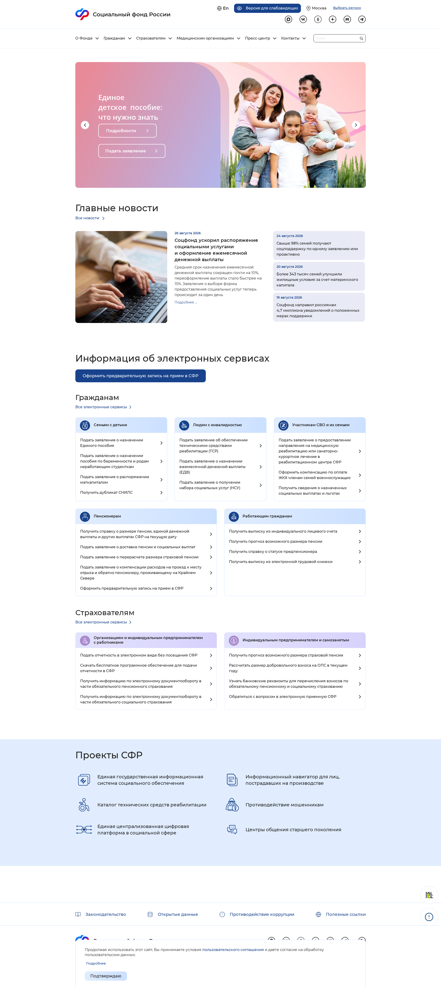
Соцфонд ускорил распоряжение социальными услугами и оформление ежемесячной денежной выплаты (216, 249)
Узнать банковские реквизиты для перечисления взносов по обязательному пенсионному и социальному (288, 684)
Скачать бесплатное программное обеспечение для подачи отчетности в (138, 668)
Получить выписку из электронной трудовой (281, 562)
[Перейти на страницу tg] (362, 19)
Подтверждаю (106, 976)
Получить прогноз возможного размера (275, 541)
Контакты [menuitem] (290, 38)
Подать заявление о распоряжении (114, 480)
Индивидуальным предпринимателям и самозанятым (296, 640)
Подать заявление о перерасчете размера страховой (139, 557)
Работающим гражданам (267, 516)
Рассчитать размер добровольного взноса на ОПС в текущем (288, 668)
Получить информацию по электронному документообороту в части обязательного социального (140, 699)
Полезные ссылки (346, 914)
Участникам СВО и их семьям (321, 425)
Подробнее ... (186, 302)
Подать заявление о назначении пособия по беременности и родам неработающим (114, 461)
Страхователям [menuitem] (151, 38)
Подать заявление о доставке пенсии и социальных (137, 547)
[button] (85, 125)
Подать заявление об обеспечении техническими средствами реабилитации (213, 445)
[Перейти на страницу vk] (303, 19)
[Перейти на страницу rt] (347, 19)
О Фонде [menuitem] (84, 38)
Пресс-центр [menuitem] (257, 38)
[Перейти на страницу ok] (318, 19)
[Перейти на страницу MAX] (288, 19)
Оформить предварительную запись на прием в (131, 588)
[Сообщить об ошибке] (429, 917)
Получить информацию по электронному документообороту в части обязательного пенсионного (140, 684)
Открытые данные (178, 914)
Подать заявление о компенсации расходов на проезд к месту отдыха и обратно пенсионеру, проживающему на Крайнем (140, 572)
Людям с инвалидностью (217, 425)
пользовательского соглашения (233, 950)
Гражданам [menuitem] (114, 38)
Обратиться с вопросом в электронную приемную (282, 696)
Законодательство (105, 914)
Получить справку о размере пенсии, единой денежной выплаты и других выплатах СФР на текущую (134, 534)
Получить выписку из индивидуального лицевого (283, 531)
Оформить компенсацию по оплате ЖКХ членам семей (315, 475)
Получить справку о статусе (273, 551)
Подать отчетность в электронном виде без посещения (138, 655)
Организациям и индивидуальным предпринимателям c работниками (148, 640)
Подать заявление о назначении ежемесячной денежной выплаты (212, 466)
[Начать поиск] (361, 37)
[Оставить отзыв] (429, 895)
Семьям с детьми (110, 425)
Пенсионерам (107, 516)
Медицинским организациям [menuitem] (205, 38)
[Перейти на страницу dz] (332, 19)
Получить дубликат (106, 492)
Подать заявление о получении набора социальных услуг (209, 485)
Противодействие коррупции (262, 914)
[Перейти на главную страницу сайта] (123, 14)
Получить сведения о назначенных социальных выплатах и (313, 491)
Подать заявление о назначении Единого (111, 443)
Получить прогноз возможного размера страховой (286, 655)
